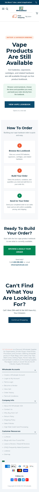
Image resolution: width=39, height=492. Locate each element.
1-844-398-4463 (17, 262)
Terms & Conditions (11, 396)
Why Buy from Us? (11, 413)
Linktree (7, 451)
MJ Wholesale (7, 349)
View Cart (7, 389)
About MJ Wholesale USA (13, 406)
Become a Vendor (10, 385)
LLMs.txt (7, 437)
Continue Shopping (19, 320)
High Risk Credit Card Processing (16, 427)
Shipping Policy (9, 420)
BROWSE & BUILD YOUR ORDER (19, 250)
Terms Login (8, 382)
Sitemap (7, 454)
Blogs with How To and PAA (14, 440)
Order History (9, 393)
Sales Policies (9, 423)
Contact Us (8, 409)
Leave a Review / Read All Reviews (17, 444)
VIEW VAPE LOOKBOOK (19, 104)
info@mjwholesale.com (19, 265)
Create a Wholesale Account (14, 375)
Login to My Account (12, 378)
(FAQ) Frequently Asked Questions (16, 447)
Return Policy (9, 416)
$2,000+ (28, 16)
